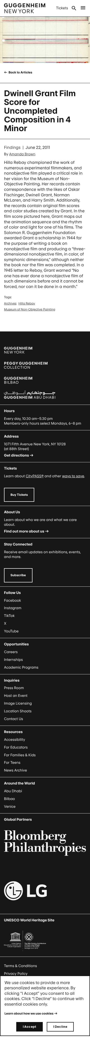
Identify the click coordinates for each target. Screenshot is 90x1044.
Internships (13, 660)
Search (74, 8)
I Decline (60, 1027)
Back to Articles (20, 72)
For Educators (16, 747)
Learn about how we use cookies (29, 1013)
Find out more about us (24, 531)
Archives (10, 303)
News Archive (15, 770)
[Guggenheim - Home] (24, 8)
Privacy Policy (16, 974)
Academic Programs (21, 667)
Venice (10, 806)
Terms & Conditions (20, 966)
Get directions (16, 455)
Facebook (12, 600)
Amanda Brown (22, 154)
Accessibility (14, 740)
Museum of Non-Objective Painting (29, 309)
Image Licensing (18, 703)
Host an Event (16, 696)
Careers (11, 652)
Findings (12, 147)
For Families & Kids (20, 755)
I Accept (29, 1027)
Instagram (13, 608)
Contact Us (13, 719)
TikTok (9, 616)
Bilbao (9, 799)
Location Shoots (18, 711)
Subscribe (18, 575)
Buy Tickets (19, 495)
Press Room (14, 688)
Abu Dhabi (13, 791)
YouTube (11, 631)
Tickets (62, 8)
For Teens (12, 763)
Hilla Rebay (26, 303)
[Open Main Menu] (83, 8)
